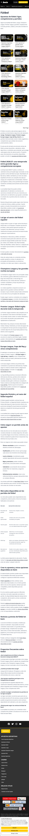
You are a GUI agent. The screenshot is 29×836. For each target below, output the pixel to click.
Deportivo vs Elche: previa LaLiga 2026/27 (6, 120)
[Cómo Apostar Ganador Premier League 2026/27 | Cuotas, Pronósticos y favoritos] (7, 83)
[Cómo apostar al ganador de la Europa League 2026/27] (20, 38)
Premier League (14, 335)
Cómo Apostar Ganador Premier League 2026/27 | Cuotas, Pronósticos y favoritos (6, 90)
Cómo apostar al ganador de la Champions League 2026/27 (6, 59)
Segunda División (15, 415)
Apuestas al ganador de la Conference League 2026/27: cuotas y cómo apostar (6, 44)
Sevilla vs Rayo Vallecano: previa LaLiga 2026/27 (19, 120)
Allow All (14, 827)
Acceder (16, 2)
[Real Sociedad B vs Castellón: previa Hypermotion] (20, 98)
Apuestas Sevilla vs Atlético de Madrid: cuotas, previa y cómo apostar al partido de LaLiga (20, 90)
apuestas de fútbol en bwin (19, 156)
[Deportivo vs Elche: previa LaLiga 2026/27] (7, 113)
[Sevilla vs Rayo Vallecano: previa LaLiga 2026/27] (20, 113)
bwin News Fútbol (19, 481)
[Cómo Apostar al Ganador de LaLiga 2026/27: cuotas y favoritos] (7, 98)
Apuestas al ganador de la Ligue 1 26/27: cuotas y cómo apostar (20, 59)
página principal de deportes (13, 603)
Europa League (5, 369)
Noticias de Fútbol (10, 640)
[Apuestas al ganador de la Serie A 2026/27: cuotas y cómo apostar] (20, 68)
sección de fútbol (5, 212)
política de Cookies (19, 815)
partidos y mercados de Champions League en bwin (14, 301)
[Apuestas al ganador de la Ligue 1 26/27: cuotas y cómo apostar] (20, 53)
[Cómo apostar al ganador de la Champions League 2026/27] (7, 53)
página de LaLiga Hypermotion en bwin (11, 419)
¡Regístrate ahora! (23, 2)
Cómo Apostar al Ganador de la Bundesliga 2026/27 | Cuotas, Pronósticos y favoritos (6, 74)
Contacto (6, 731)
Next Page (25, 128)
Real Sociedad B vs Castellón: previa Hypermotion (20, 105)
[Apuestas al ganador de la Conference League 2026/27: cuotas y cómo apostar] (7, 38)
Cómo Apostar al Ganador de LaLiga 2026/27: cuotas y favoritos (6, 105)
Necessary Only (14, 830)
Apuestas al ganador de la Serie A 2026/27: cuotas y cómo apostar (20, 74)
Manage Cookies (14, 833)
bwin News (23, 638)
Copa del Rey (4, 385)
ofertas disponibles (23, 609)
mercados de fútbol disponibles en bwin (17, 560)
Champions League (7, 299)
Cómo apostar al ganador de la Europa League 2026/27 (19, 44)
